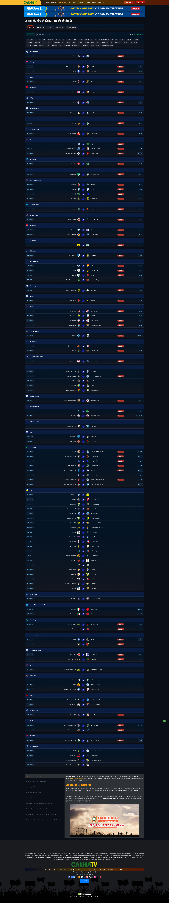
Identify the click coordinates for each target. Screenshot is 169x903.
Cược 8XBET (140, 2)
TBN (32, 40)
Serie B (92, 45)
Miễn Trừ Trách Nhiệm (97, 869)
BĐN (95, 40)
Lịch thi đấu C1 (30, 798)
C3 (63, 40)
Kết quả (74, 2)
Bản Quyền (82, 869)
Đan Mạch (126, 42)
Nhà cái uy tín (129, 2)
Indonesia (41, 45)
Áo (60, 45)
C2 (59, 40)
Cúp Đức (68, 42)
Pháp (44, 40)
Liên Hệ (72, 869)
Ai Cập (47, 45)
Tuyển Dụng (101, 2)
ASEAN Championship (104, 40)
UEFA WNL (69, 40)
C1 (56, 40)
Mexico (49, 42)
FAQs (122, 869)
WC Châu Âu (50, 40)
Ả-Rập (92, 42)
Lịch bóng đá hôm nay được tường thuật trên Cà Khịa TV (41, 787)
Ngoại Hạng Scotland (107, 45)
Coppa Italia (57, 42)
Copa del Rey (105, 42)
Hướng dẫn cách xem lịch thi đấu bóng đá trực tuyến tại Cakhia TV (43, 819)
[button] (121, 56)
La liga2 (98, 42)
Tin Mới (94, 2)
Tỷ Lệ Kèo (87, 2)
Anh (28, 40)
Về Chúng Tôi (50, 869)
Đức (39, 40)
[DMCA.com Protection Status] (84, 894)
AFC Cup (87, 42)
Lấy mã (84, 881)
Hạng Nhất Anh (88, 40)
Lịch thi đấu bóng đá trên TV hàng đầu (36, 781)
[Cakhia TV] (30, 3)
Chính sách (62, 869)
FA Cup (74, 40)
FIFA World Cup (75, 45)
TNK (112, 42)
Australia (122, 40)
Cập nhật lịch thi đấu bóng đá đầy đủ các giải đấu (39, 803)
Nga (116, 40)
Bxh (69, 2)
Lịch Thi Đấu (62, 2)
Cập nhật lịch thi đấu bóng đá (34, 776)
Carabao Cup (85, 45)
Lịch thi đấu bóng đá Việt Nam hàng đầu (37, 809)
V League (81, 40)
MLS (112, 40)
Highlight (54, 2)
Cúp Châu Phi (67, 45)
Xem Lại (47, 2)
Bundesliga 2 (118, 42)
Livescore (80, 2)
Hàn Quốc (136, 40)
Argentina (37, 42)
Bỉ (131, 42)
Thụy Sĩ (29, 45)
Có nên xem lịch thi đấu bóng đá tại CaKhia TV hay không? (41, 814)
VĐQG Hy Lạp (55, 45)
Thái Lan (35, 45)
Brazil (44, 42)
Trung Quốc (30, 42)
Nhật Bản (129, 40)
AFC (63, 42)
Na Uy (135, 42)
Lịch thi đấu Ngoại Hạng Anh (34, 792)
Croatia (98, 45)
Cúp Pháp (80, 42)
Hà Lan (74, 42)
